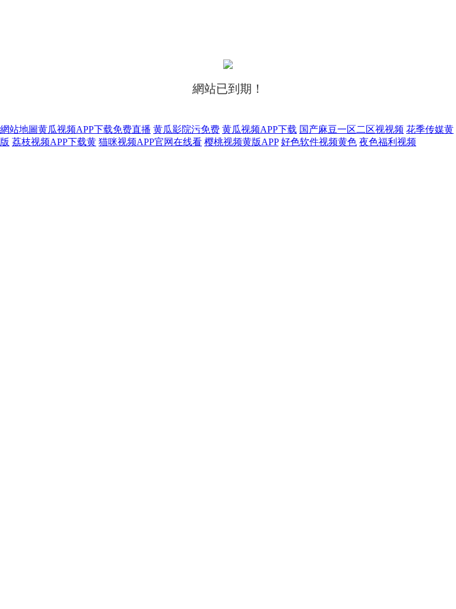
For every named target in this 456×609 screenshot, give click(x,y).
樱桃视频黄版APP (241, 142)
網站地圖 (19, 129)
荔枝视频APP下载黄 (54, 142)
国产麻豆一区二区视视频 (351, 129)
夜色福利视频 (387, 142)
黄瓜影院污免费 (186, 129)
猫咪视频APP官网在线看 (150, 142)
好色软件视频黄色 (319, 142)
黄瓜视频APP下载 (259, 129)
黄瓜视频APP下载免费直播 (94, 129)
